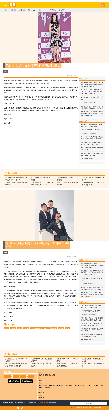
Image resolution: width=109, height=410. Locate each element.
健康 (6, 10)
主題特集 (22, 10)
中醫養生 (62, 385)
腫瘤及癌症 (69, 385)
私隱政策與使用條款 (43, 402)
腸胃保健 (82, 385)
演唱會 (13, 328)
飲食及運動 (48, 385)
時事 (29, 10)
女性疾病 (95, 385)
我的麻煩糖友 (52, 10)
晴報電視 (13, 10)
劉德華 (26, 328)
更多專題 (47, 387)
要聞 (46, 375)
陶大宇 (47, 328)
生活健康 (55, 385)
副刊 (34, 10)
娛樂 (5, 71)
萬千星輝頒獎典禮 (37, 328)
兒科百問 (89, 385)
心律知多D (62, 10)
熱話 (50, 375)
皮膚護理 (41, 387)
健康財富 (42, 10)
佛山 (20, 328)
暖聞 (53, 375)
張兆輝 (61, 328)
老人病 (101, 385)
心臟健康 (76, 385)
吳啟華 (54, 328)
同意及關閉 (89, 403)
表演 (7, 328)
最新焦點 (41, 375)
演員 (67, 328)
